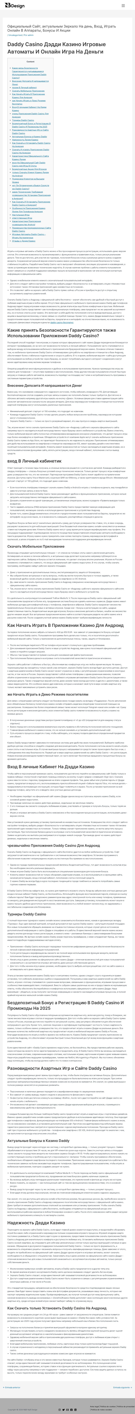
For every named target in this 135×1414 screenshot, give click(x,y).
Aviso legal (94, 1406)
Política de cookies (108, 1406)
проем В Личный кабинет (24, 87)
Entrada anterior (11, 1387)
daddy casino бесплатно (61, 322)
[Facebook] (71, 1410)
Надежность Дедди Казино (25, 139)
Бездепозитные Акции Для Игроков (29, 169)
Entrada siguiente (122, 1387)
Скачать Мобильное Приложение (28, 91)
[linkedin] (75, 1410)
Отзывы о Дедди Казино (23, 241)
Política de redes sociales (101, 1410)
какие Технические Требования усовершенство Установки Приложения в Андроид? (31, 195)
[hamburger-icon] (123, 5)
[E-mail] (67, 1410)
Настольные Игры (21, 215)
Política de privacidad (125, 1406)
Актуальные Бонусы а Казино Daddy (29, 136)
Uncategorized (15, 35)
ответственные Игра (22, 218)
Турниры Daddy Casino (23, 120)
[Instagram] (59, 1410)
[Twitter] (63, 1410)
